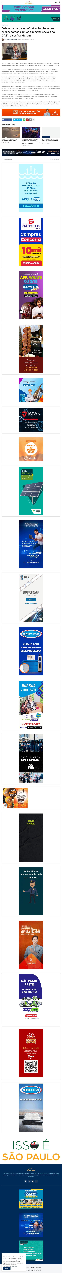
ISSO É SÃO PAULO (36, 1270)
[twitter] (29, 1181)
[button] (2, 2)
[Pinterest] (27, 119)
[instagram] (36, 1181)
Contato (33, 1267)
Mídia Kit (38, 1267)
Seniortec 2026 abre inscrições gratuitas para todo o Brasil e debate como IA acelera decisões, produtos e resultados (30, 141)
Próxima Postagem (54, 159)
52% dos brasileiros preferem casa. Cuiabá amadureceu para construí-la (50, 140)
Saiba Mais (14, 1266)
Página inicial (5, 25)
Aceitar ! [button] (7, 1268)
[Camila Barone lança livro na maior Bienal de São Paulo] (11, 132)
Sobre (27, 1267)
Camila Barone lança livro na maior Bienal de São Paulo (9, 139)
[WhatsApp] (24, 119)
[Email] (30, 119)
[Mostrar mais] (33, 119)
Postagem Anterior (7, 159)
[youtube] (32, 1181)
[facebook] (25, 1181)
